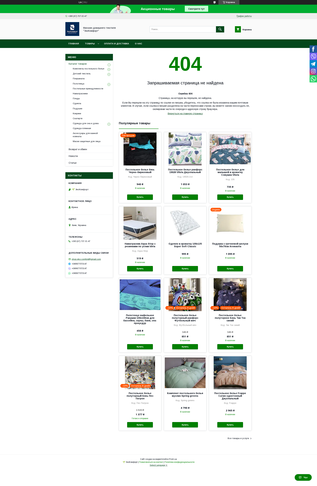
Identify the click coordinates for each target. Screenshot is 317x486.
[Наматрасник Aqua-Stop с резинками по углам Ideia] (140, 222)
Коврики (77, 113)
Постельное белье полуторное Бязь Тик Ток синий (230, 318)
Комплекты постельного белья (88, 68)
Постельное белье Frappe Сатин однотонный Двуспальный (230, 396)
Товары (90, 43)
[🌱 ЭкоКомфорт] (72, 35)
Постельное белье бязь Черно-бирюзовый (140, 171)
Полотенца (78, 83)
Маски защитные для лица (86, 141)
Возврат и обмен (78, 149)
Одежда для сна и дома (86, 123)
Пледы (76, 98)
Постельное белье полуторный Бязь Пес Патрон (140, 396)
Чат (306, 477)
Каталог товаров (78, 63)
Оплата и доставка (116, 43)
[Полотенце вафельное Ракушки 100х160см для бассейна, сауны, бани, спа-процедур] (140, 294)
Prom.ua (173, 459)
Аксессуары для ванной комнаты (85, 134)
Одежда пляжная (82, 128)
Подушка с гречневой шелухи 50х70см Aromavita (230, 245)
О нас (138, 43)
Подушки (77, 108)
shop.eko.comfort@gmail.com (86, 259)
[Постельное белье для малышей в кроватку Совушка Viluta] (230, 148)
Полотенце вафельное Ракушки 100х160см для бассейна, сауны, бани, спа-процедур (140, 319)
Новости (73, 156)
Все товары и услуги (238, 438)
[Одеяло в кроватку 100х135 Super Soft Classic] (185, 222)
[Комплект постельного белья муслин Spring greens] (185, 372)
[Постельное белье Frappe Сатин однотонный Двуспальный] (230, 372)
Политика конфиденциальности (179, 462)
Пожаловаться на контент (151, 462)
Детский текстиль (82, 73)
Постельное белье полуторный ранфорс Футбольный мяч (185, 318)
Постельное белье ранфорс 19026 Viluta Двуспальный (185, 171)
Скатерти (77, 118)
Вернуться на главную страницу (185, 113)
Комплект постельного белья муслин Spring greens (185, 394)
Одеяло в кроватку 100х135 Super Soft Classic (185, 245)
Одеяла (77, 103)
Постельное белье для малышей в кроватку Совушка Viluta (230, 172)
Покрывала (79, 78)
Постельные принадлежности (88, 88)
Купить (140, 197)
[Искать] (220, 29)
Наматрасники (80, 93)
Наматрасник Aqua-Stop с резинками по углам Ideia (140, 245)
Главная (73, 43)
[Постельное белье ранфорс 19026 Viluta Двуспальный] (185, 148)
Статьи (72, 163)
